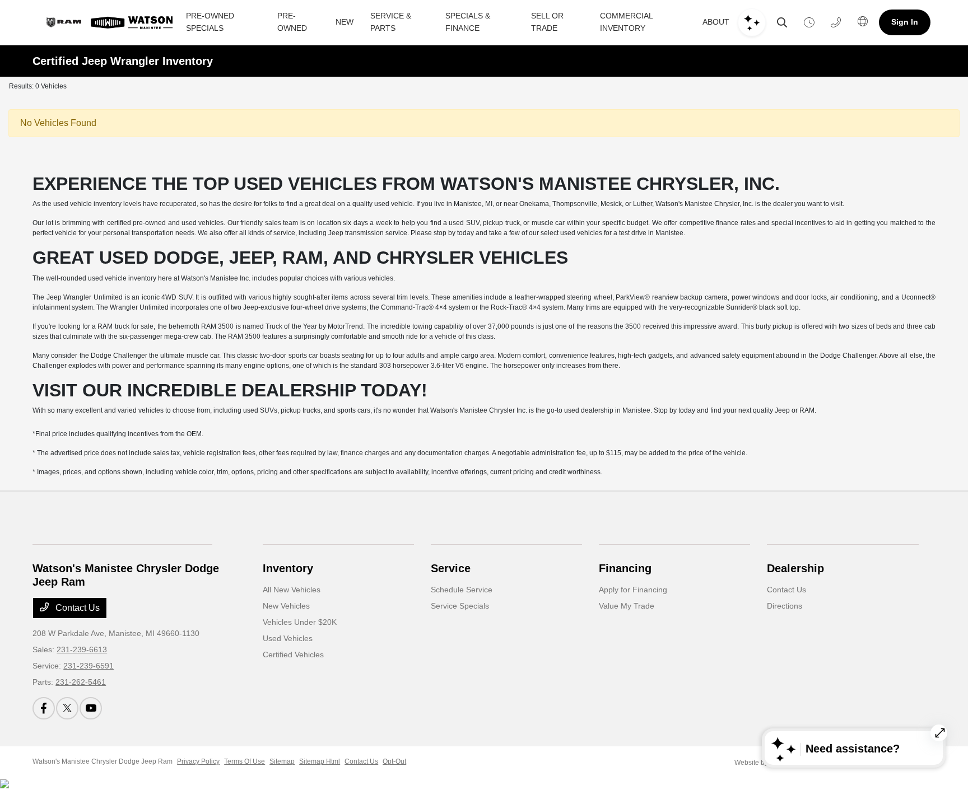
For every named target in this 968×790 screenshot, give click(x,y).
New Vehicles (286, 605)
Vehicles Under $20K (300, 622)
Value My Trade (626, 605)
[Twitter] (67, 708)
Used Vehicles (288, 638)
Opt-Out (394, 761)
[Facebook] (43, 708)
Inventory (288, 568)
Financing (625, 568)
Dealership (795, 568)
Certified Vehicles (293, 654)
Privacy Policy (198, 761)
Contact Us (76, 608)
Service (451, 568)
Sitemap (282, 761)
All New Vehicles (291, 589)
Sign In (904, 21)
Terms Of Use (244, 761)
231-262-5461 (80, 681)
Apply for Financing (633, 589)
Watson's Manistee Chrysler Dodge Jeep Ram (102, 761)
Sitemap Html (319, 761)
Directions (784, 605)
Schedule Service (461, 589)
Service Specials (460, 605)
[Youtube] (91, 708)
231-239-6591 (88, 665)
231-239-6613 (82, 649)
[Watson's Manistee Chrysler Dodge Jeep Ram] (107, 22)
